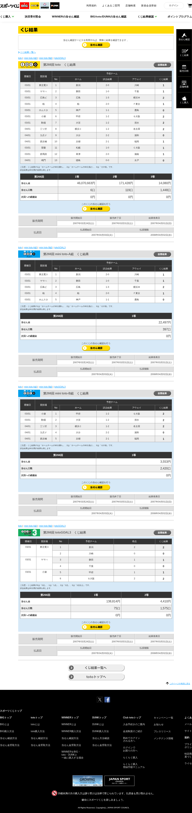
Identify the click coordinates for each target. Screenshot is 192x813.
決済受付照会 (33, 16)
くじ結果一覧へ (28, 52)
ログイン (173, 5)
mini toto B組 (45, 58)
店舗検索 (130, 5)
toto (20, 58)
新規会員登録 (148, 5)
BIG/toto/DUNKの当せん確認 (108, 16)
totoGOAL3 (60, 58)
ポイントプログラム (180, 16)
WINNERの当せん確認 (65, 16)
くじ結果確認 (146, 16)
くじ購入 (5, 16)
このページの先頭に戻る (180, 684)
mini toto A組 (30, 58)
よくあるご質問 (111, 5)
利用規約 (91, 5)
